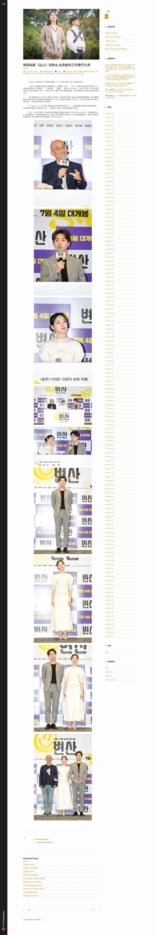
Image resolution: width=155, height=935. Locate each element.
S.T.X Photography (32, 71)
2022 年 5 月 (109, 317)
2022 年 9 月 (109, 301)
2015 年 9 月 (109, 632)
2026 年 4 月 (109, 129)
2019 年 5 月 (109, 460)
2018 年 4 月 (109, 512)
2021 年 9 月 (109, 349)
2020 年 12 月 (109, 385)
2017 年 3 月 (109, 564)
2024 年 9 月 (109, 205)
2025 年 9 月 (109, 157)
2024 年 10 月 (109, 201)
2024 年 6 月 (109, 217)
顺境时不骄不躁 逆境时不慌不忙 (33, 889)
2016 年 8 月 (109, 592)
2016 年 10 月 (109, 584)
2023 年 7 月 (109, 261)
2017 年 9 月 (109, 540)
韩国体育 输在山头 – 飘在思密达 (116, 83)
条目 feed (108, 672)
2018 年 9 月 (109, 492)
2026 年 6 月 (109, 121)
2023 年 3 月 (109, 277)
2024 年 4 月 (109, 225)
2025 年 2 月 (109, 185)
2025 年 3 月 (109, 181)
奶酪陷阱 (70, 73)
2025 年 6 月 (109, 169)
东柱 (74, 73)
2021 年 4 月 (109, 369)
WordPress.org (110, 680)
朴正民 (75, 71)
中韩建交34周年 (28, 871)
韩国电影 (63, 73)
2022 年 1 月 (109, 333)
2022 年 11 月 (109, 293)
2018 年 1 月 (109, 524)
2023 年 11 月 (109, 245)
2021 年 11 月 (109, 341)
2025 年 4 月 (109, 177)
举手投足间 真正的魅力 (30, 896)
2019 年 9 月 (109, 444)
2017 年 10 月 (109, 536)
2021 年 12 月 (109, 337)
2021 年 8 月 (109, 353)
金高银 (33, 73)
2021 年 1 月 (109, 381)
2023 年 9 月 (109, 253)
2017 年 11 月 (109, 532)
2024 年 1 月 (109, 237)
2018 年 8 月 (109, 496)
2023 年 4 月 (109, 273)
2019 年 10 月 (109, 440)
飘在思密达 (27, 73)
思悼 (57, 73)
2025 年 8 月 (109, 161)
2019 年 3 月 (109, 468)
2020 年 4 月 (109, 417)
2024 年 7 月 (109, 213)
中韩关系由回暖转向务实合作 (32, 885)
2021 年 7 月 (109, 357)
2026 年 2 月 (109, 137)
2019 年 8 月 (109, 448)
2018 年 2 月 (109, 520)
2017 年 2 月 (109, 568)
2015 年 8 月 (109, 636)
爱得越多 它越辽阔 (29, 864)
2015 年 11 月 (109, 624)
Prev (29, 910)
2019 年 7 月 (109, 452)
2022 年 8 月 (109, 305)
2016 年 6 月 (109, 600)
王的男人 (69, 71)
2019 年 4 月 (109, 464)
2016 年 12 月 (109, 576)
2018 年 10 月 (109, 488)
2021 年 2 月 (109, 377)
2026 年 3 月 (109, 133)
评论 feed (108, 676)
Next (93, 910)
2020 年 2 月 (109, 424)
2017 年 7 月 (109, 548)
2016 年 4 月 (109, 608)
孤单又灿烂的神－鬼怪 (90, 71)
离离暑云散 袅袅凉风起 (30, 875)
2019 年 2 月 (109, 472)
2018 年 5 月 (109, 508)
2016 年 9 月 (109, 588)
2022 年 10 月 (109, 297)
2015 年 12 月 (109, 620)
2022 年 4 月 (109, 321)
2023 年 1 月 (109, 285)
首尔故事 (39, 73)
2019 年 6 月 (109, 456)
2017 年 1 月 (109, 572)
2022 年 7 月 (109, 309)
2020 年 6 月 (109, 409)
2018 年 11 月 (109, 484)
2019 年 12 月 (109, 432)
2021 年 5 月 (109, 365)
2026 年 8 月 (109, 113)
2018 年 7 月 (109, 500)
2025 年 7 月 (109, 165)
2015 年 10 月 (109, 628)
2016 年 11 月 (109, 580)
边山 (44, 73)
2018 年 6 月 (109, 504)
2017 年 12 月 (109, 528)
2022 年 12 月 (109, 289)
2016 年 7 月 (109, 596)
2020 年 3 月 (109, 421)
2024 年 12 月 (109, 193)
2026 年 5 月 (109, 125)
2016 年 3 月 (109, 612)
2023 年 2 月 (109, 281)
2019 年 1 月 (109, 476)
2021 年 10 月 (109, 345)
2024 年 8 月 (109, 209)
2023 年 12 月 (109, 241)
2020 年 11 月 (109, 389)
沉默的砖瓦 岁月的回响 (30, 868)
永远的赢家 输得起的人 (30, 892)
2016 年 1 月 (109, 616)
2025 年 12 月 (109, 145)
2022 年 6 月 (109, 313)
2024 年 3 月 (109, 229)
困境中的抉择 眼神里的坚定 (32, 882)
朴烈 (78, 73)
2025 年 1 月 (109, 189)
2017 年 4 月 (109, 560)
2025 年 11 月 (109, 149)
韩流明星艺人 (51, 73)
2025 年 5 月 (109, 173)
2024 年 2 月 (109, 233)
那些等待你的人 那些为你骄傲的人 (34, 878)
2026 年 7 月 (109, 117)
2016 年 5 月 (109, 604)
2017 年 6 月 (109, 552)
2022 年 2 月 (109, 329)
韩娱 (82, 73)
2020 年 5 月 (109, 413)
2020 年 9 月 (109, 397)
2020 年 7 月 (109, 405)
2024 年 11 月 (109, 197)
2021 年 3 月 (109, 373)
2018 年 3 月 (109, 516)
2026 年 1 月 (109, 141)
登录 (106, 668)
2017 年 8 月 (109, 544)
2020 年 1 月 (109, 428)
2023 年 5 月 (109, 269)
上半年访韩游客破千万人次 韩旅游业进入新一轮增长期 (120, 69)
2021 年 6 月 (109, 361)
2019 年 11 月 (109, 436)
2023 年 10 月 (109, 249)
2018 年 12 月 (109, 480)
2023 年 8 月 (109, 257)
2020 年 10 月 (109, 393)
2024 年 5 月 (109, 221)
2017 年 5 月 (109, 556)
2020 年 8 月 (109, 401)
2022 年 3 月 (109, 325)
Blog (59, 71)
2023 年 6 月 (109, 265)
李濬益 (80, 71)
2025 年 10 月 (109, 153)
